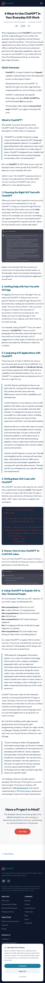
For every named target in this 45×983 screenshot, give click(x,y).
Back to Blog (8, 854)
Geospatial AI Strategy (9, 904)
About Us (28, 901)
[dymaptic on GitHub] (8, 881)
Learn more (8, 960)
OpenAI (10, 33)
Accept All (22, 966)
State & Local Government (10, 921)
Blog (26, 915)
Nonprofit (5, 925)
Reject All (22, 971)
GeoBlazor (5, 939)
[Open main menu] (41, 3)
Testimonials (29, 912)
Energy (4, 929)
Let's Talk (22, 832)
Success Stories (30, 908)
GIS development (20, 788)
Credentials (28, 923)
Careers (27, 904)
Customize (22, 977)
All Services (5, 901)
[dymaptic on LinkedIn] (3, 881)
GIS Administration (8, 912)
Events (27, 919)
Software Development (9, 908)
